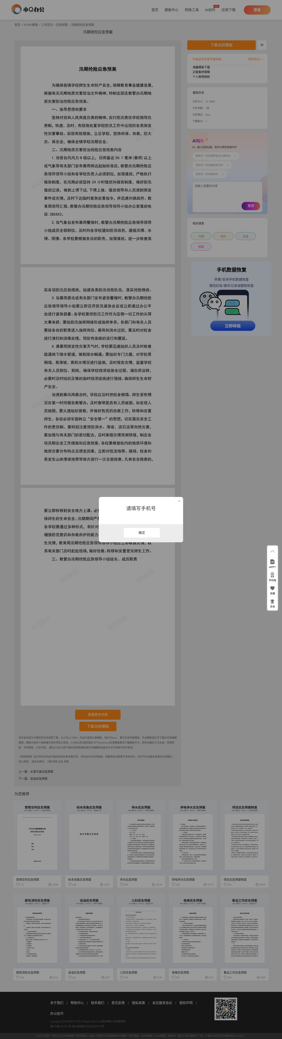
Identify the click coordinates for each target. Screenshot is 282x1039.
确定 (142, 532)
